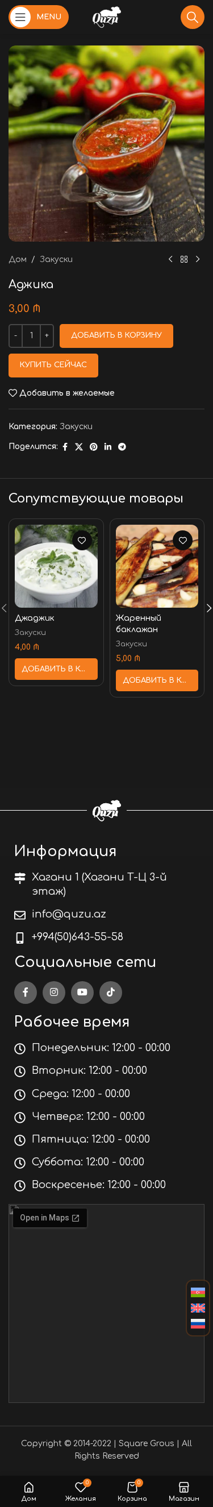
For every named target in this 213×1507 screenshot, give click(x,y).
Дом (18, 259)
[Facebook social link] (65, 447)
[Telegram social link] (122, 447)
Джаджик (35, 618)
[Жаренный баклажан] (157, 566)
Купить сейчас (53, 365)
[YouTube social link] (82, 992)
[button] (56, 669)
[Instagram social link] (54, 992)
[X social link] (79, 447)
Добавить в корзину (116, 335)
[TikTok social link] (110, 992)
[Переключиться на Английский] (198, 1309)
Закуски (56, 259)
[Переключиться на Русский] (198, 1324)
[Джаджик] (56, 566)
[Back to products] (184, 260)
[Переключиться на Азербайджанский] (198, 1293)
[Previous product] (170, 260)
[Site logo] (107, 17)
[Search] (192, 17)
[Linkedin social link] (108, 447)
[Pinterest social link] (93, 447)
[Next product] (197, 260)
